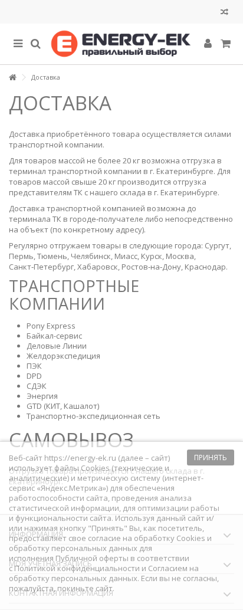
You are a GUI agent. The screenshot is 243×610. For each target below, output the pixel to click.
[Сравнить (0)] (224, 13)
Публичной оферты (92, 558)
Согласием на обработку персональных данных (104, 573)
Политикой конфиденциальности (77, 568)
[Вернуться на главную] (12, 77)
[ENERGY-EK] (121, 43)
